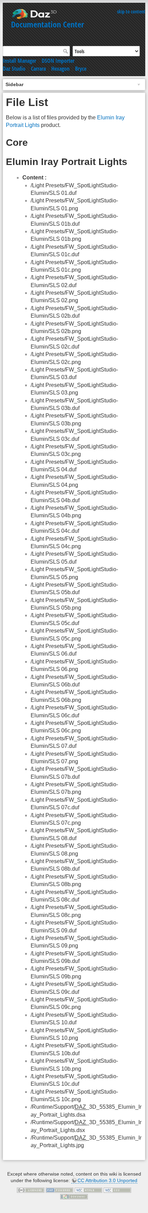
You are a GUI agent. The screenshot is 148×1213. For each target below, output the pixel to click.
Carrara (38, 68)
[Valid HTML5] (88, 1189)
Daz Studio (14, 68)
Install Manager (19, 60)
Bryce (80, 68)
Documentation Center (47, 24)
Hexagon (60, 68)
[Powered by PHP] (59, 1189)
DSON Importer (58, 60)
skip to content (131, 11)
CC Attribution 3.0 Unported (107, 1180)
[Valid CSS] (117, 1189)
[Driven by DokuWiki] (74, 1196)
